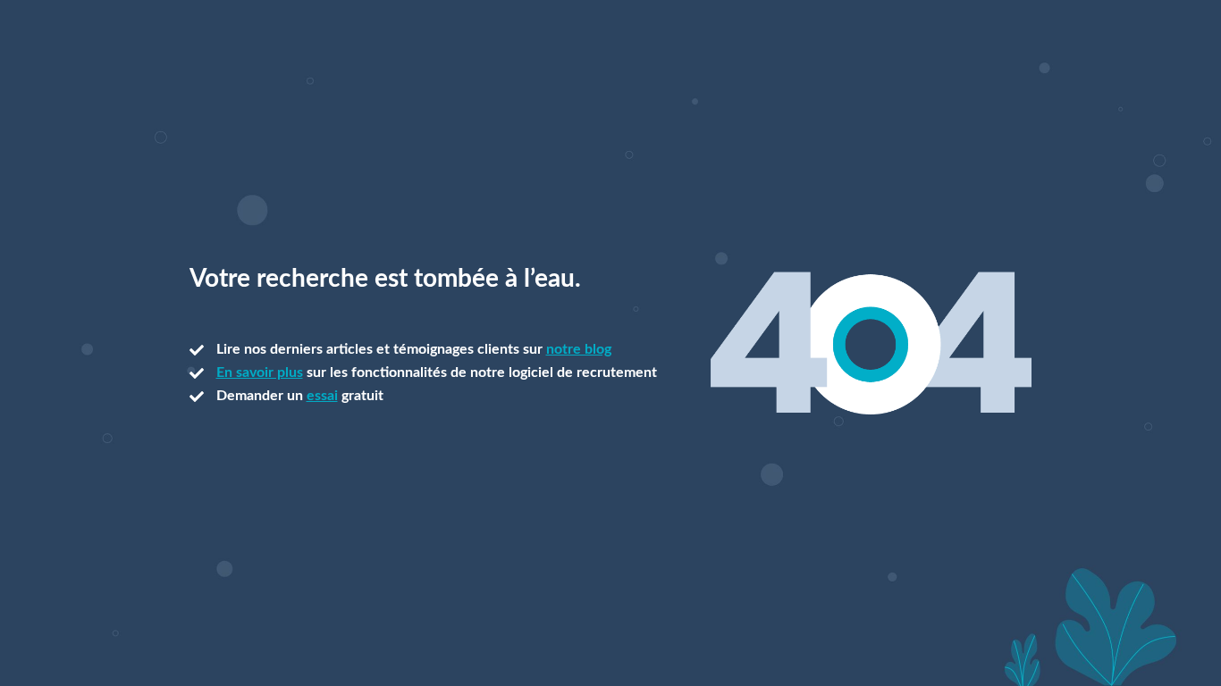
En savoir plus (259, 372)
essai (322, 396)
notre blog (578, 349)
